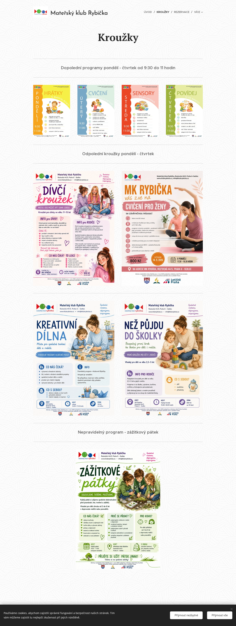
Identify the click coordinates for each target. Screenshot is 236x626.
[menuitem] (149, 12)
